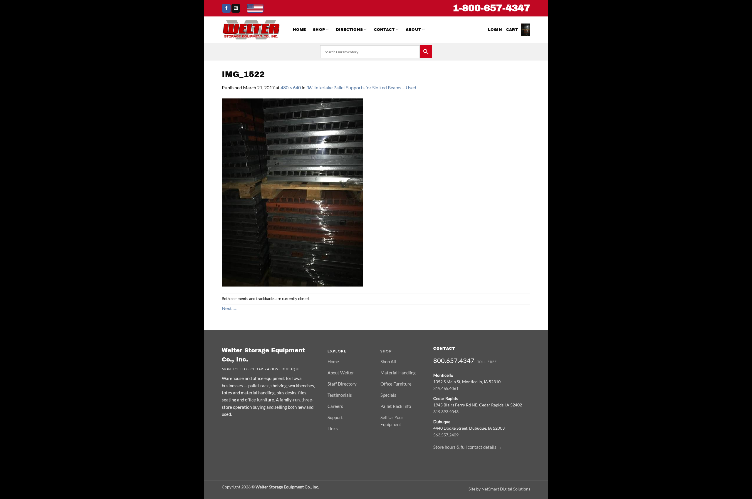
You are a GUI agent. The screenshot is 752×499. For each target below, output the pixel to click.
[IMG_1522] (292, 192)
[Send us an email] (235, 8)
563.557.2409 (446, 434)
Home (299, 30)
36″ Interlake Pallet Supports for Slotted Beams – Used (361, 87)
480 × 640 (291, 87)
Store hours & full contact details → (467, 447)
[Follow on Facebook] (226, 8)
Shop (319, 30)
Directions (349, 30)
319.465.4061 (446, 388)
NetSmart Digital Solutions (505, 488)
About (413, 30)
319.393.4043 (446, 411)
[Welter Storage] (251, 29)
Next (229, 308)
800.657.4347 (453, 360)
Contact (384, 30)
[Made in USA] (255, 8)
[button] (495, 30)
